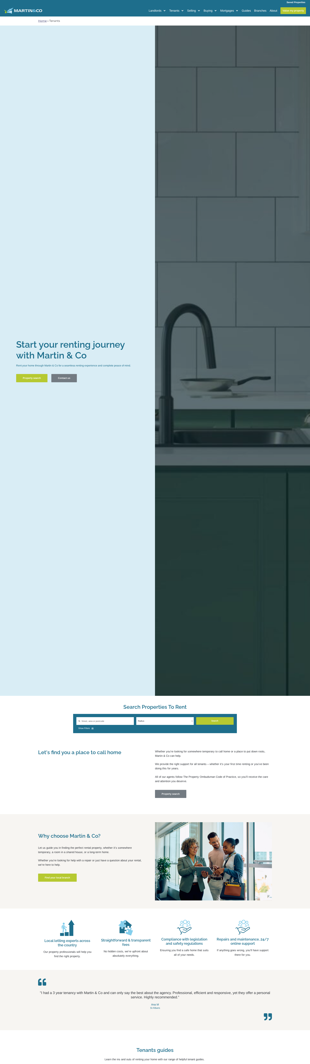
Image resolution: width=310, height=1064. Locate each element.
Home (42, 20)
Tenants (174, 10)
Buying (208, 10)
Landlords (155, 10)
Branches (260, 10)
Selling (191, 10)
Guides (246, 10)
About (273, 10)
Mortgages (227, 10)
